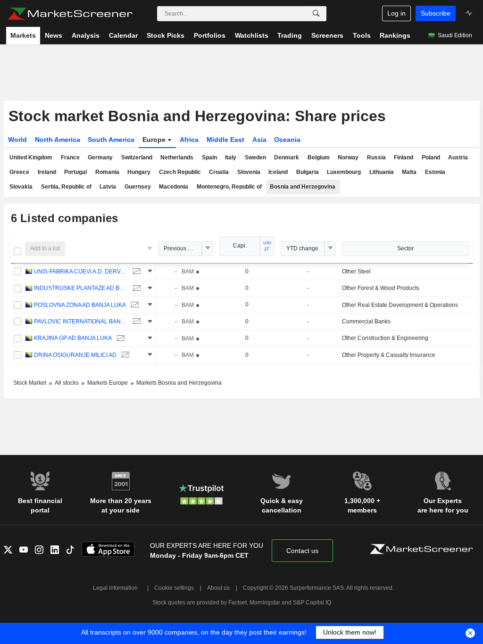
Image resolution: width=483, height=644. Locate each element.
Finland (403, 157)
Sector (405, 248)
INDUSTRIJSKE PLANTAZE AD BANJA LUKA (81, 288)
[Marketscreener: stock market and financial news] (70, 14)
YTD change (302, 248)
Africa (189, 139)
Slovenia (248, 172)
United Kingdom (30, 157)
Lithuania (381, 172)
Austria (458, 157)
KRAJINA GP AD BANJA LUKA (73, 338)
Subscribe (435, 13)
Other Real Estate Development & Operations (400, 305)
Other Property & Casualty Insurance (388, 355)
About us (218, 588)
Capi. (240, 245)
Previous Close (183, 248)
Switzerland (136, 157)
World (17, 139)
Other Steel (356, 271)
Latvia (108, 186)
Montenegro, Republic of (229, 186)
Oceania (287, 139)
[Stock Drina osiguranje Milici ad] (124, 355)
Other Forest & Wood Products (380, 288)
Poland (431, 157)
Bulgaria (307, 172)
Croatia (219, 172)
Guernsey (138, 186)
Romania (107, 172)
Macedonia (173, 186)
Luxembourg (344, 172)
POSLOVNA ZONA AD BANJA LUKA (80, 305)
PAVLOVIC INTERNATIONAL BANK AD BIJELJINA (81, 321)
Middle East (225, 139)
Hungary (138, 172)
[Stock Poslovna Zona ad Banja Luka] (134, 305)
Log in (396, 13)
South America (111, 139)
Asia (259, 139)
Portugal (75, 172)
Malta (409, 172)
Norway (348, 157)
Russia (376, 157)
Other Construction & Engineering (385, 338)
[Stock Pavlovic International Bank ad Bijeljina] (136, 322)
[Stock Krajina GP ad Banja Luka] (120, 338)
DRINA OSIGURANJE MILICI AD (75, 355)
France (70, 157)
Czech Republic (180, 172)
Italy (230, 157)
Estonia (435, 172)
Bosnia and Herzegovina (302, 186)
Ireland (47, 172)
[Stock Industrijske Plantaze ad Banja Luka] (136, 288)
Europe (154, 139)
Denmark (286, 157)
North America (57, 139)
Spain (209, 157)
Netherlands (176, 157)
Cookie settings (174, 588)
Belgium (319, 157)
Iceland (278, 172)
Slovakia (21, 186)
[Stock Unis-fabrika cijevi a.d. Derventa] (136, 272)
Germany (100, 157)
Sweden (255, 157)
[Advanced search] (316, 13)
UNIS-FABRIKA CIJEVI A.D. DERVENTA (81, 271)
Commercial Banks (366, 321)
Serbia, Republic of (66, 186)
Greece (19, 172)
